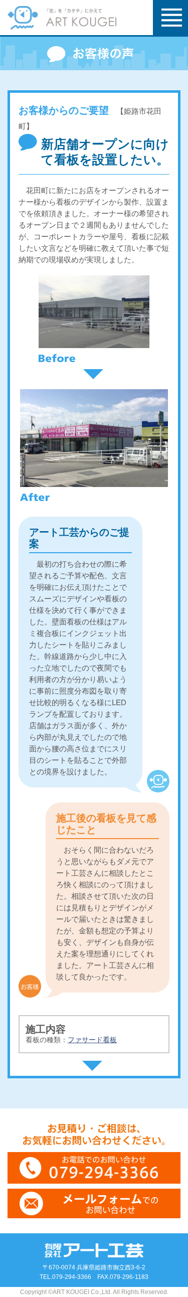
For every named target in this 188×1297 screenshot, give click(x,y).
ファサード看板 (92, 1040)
